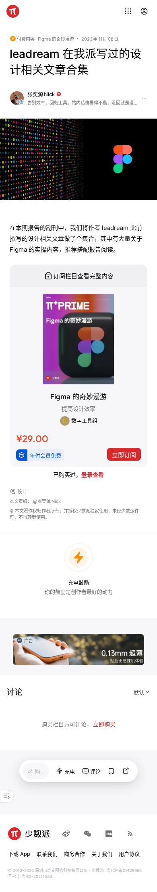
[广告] (78, 649)
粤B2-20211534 (37, 876)
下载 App (19, 854)
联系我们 (47, 854)
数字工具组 (83, 420)
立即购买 (104, 724)
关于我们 (101, 854)
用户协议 (129, 854)
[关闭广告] (139, 639)
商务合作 (74, 854)
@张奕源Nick (47, 501)
